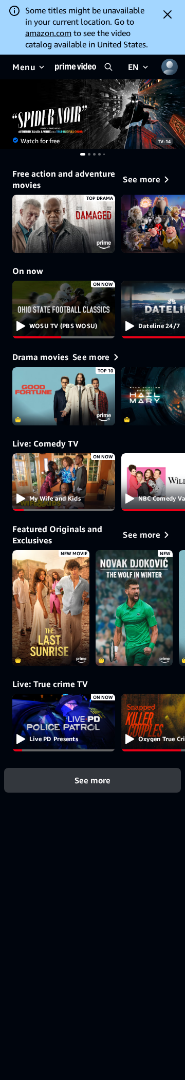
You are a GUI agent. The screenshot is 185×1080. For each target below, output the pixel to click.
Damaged (63, 224)
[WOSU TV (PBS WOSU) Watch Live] (63, 310)
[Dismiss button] (167, 14)
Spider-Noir (92, 114)
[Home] (75, 67)
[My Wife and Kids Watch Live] (63, 482)
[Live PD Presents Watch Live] (63, 723)
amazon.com (48, 33)
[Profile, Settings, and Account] (169, 67)
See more (92, 780)
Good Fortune (63, 396)
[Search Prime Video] (108, 67)
